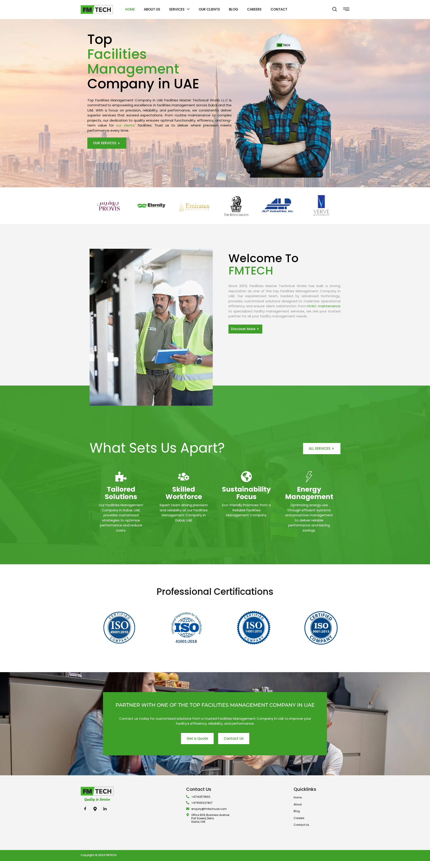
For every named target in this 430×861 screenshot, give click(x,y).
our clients (125, 125)
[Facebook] (85, 809)
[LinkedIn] (104, 809)
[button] (334, 9)
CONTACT (279, 9)
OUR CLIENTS (209, 9)
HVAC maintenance (323, 306)
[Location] (95, 809)
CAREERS (254, 9)
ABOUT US (152, 9)
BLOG (233, 9)
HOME (130, 9)
